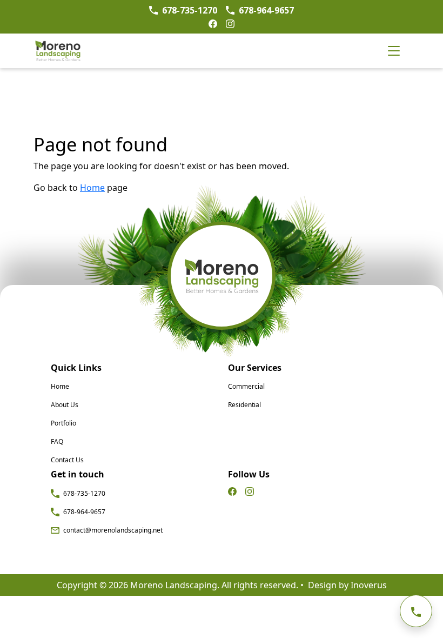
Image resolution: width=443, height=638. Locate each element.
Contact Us (67, 459)
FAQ (57, 441)
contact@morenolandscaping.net (112, 530)
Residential (244, 404)
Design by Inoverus (347, 585)
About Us (64, 404)
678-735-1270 (83, 493)
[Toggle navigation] (394, 50)
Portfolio (63, 423)
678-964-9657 (83, 511)
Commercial (246, 386)
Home (60, 386)
